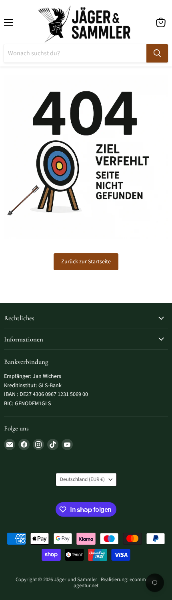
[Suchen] (157, 53)
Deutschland (82, 479)
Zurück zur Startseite (86, 262)
